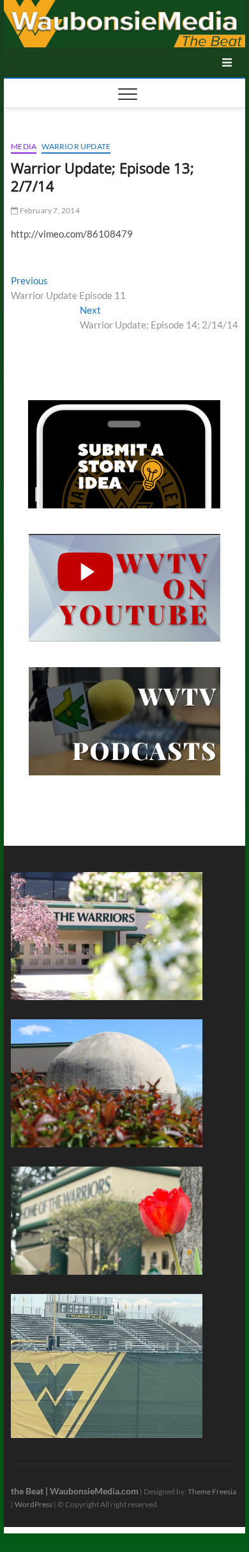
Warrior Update (76, 146)
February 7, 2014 (48, 210)
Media (23, 146)
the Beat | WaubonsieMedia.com (75, 1490)
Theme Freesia (212, 1491)
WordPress (33, 1504)
